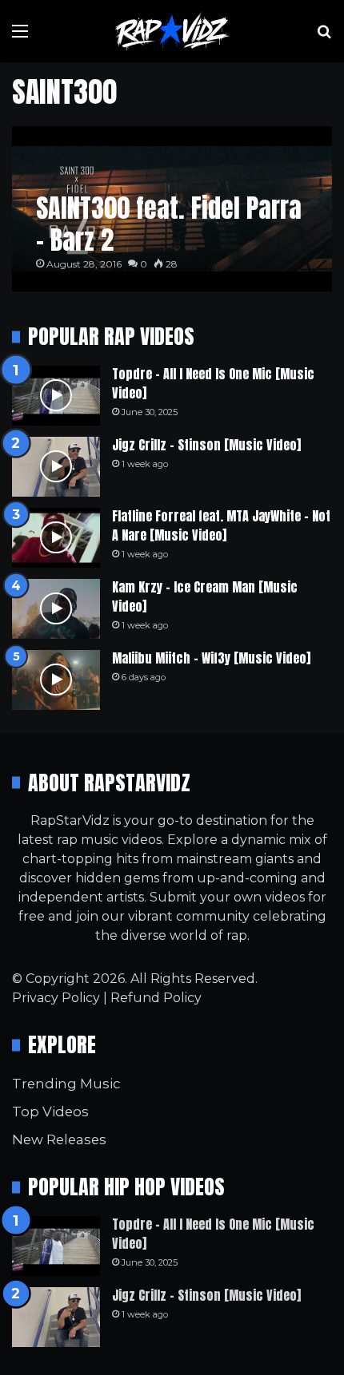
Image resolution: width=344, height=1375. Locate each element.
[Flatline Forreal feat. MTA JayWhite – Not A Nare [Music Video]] (56, 538)
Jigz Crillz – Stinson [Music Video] (206, 444)
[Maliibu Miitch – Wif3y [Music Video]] (56, 680)
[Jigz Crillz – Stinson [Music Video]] (56, 467)
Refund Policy (156, 997)
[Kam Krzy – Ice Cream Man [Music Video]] (56, 609)
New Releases (59, 1139)
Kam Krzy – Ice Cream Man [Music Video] (205, 596)
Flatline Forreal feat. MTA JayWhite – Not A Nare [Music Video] (221, 525)
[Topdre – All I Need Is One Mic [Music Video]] (56, 396)
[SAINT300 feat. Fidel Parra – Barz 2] (171, 208)
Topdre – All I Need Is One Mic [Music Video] (213, 383)
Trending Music (66, 1084)
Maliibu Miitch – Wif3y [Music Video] (211, 658)
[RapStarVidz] (172, 31)
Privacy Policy (56, 997)
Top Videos (50, 1111)
